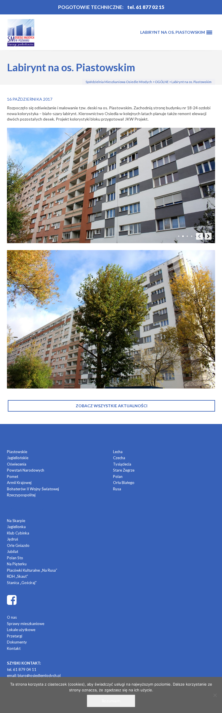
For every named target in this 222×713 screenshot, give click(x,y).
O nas (12, 617)
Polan (118, 476)
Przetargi (14, 636)
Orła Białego (123, 482)
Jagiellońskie (17, 457)
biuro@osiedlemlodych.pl (39, 675)
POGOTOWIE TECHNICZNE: (90, 7)
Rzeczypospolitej (21, 495)
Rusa (117, 489)
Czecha (119, 457)
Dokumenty (17, 642)
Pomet (12, 476)
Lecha (118, 451)
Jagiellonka (16, 526)
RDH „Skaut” (17, 576)
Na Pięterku (17, 564)
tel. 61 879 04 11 (21, 669)
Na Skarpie (16, 520)
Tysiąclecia (122, 464)
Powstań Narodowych (25, 470)
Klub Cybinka (18, 533)
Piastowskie (17, 451)
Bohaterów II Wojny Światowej (33, 489)
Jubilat (12, 551)
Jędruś (12, 539)
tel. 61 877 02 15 (145, 7)
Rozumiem (111, 701)
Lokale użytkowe (21, 629)
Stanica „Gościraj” (22, 582)
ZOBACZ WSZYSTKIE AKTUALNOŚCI (111, 405)
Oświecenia (16, 464)
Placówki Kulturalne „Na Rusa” (32, 570)
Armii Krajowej (19, 482)
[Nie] (215, 695)
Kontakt (14, 648)
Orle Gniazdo (18, 545)
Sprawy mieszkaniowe (25, 623)
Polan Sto (15, 558)
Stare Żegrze (123, 470)
